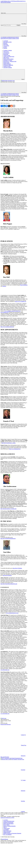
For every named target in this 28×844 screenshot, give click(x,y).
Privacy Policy (6, 824)
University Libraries (7, 67)
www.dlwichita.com (5, 669)
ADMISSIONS (10, 37)
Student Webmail (7, 63)
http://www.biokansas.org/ (14, 448)
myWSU (5, 2)
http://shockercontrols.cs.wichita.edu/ (8, 508)
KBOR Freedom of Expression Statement (12, 833)
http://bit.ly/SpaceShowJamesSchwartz (9, 583)
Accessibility (6, 829)
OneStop (9, 2)
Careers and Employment (8, 56)
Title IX (5, 827)
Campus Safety (6, 828)
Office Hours (6, 57)
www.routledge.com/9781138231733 (12, 311)
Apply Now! (6, 51)
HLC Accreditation (7, 834)
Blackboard (5, 54)
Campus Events (6, 55)
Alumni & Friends (4, 817)
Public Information (7, 830)
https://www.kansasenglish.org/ (7, 326)
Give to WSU (6, 45)
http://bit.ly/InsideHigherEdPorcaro (8, 538)
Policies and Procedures (8, 59)
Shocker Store (6, 62)
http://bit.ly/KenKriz (7, 575)
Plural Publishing (23, 284)
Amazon (4, 286)
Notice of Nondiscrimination (9, 826)
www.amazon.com (5, 312)
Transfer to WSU (7, 66)
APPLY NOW (16, 38)
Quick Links (3, 13)
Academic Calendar (7, 50)
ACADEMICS (4, 37)
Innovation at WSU (9, 1)
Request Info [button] (3, 724)
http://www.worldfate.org (20, 301)
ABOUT (11, 38)
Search (2, 25)
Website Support (6, 832)
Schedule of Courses (7, 60)
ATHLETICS (6, 38)
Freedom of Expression (8, 822)
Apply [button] (9, 724)
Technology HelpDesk (8, 65)
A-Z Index (5, 819)
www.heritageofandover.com (12, 613)
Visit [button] (7, 724)
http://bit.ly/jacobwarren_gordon (8, 443)
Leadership (3, 1)
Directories (20, 1)
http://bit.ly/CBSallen (17, 568)
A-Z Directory (6, 52)
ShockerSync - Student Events (9, 61)
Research (16, 1)
